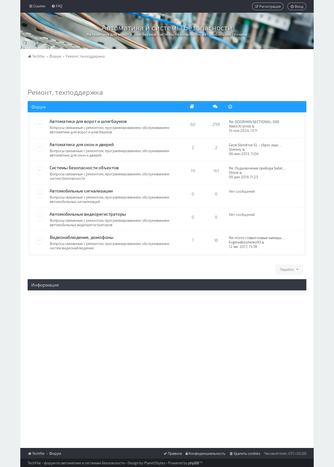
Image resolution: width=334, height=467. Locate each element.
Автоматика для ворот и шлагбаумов (88, 121)
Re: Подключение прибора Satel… (257, 168)
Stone (234, 172)
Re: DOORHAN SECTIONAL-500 (254, 121)
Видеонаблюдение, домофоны (81, 237)
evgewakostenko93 (245, 242)
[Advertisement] (167, 74)
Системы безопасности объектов (84, 167)
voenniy (235, 149)
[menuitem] (57, 5)
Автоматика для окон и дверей (82, 144)
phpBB (193, 463)
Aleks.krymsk (240, 126)
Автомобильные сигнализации (81, 190)
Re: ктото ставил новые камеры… (257, 237)
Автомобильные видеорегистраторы (88, 214)
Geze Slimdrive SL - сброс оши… (255, 145)
